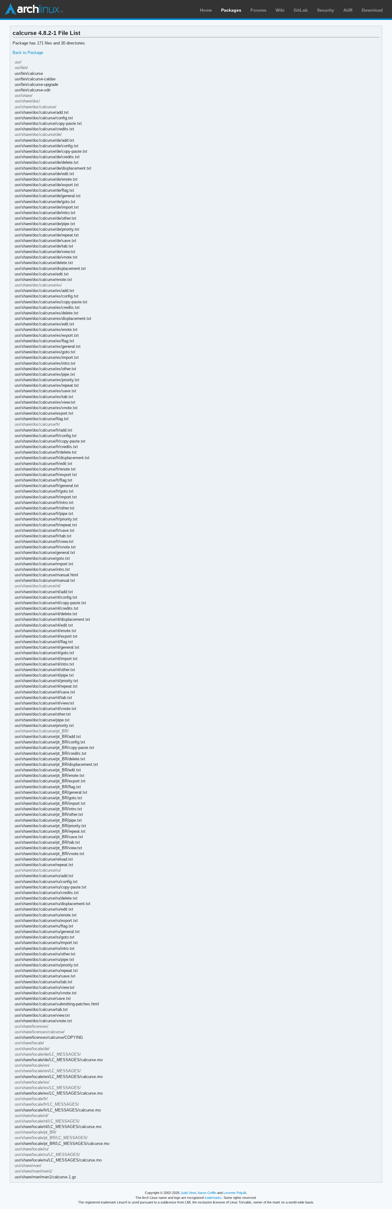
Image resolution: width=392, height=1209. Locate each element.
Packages (231, 10)
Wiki (280, 10)
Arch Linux (34, 9)
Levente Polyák (235, 1193)
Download (372, 10)
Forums (258, 10)
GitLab (301, 10)
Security (325, 10)
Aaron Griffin (207, 1193)
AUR (347, 10)
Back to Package (28, 52)
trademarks (213, 1197)
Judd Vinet (188, 1193)
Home (206, 10)
